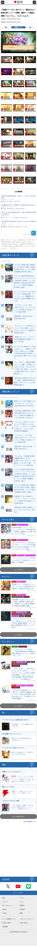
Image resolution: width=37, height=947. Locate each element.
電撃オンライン (5, 240)
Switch (4, 909)
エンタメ (5, 901)
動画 (21, 913)
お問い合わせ (24, 922)
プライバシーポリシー (26, 919)
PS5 (29, 240)
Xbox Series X (16, 242)
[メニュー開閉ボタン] (34, 2)
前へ (6, 27)
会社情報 (5, 926)
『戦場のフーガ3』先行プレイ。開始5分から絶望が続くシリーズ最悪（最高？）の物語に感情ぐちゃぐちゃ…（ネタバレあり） (18, 246)
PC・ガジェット (7, 905)
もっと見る (18, 569)
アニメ (22, 901)
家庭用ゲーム (22, 240)
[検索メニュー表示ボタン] (2, 2)
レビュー (30, 242)
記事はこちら (18, 27)
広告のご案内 (6, 922)
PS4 (33, 240)
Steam (24, 242)
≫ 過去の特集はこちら (29, 821)
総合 (3, 898)
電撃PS (22, 905)
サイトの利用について (9, 919)
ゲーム (14, 240)
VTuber (4, 913)
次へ (30, 27)
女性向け (22, 909)
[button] (18, 42)
